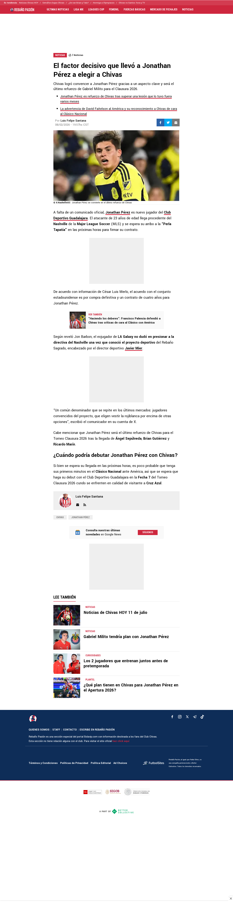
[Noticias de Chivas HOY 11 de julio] (66, 615)
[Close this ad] (230, 898)
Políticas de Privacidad (74, 763)
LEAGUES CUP (96, 9)
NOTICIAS (187, 9)
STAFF (56, 730)
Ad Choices (120, 763)
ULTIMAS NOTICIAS (58, 9)
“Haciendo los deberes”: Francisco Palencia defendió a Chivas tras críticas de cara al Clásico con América (124, 321)
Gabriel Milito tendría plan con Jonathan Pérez (126, 637)
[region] (116, 30)
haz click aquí (120, 741)
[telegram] (195, 717)
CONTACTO (70, 730)
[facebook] (172, 717)
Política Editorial (101, 763)
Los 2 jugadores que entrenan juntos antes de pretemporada (126, 663)
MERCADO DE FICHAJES (163, 9)
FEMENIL (114, 9)
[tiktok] (202, 717)
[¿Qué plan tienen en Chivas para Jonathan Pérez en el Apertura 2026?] (66, 688)
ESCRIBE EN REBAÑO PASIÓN (97, 730)
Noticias (78, 55)
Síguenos (147, 532)
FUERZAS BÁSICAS (134, 9)
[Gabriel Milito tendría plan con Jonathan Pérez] (66, 639)
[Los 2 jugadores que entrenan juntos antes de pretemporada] (66, 663)
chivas (60, 517)
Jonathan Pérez (117, 212)
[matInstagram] (180, 717)
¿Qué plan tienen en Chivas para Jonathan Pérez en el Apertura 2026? (131, 687)
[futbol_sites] (154, 763)
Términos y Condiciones (43, 763)
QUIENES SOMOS (39, 730)
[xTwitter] (187, 717)
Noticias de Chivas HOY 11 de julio (115, 612)
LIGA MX (78, 9)
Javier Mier (133, 348)
